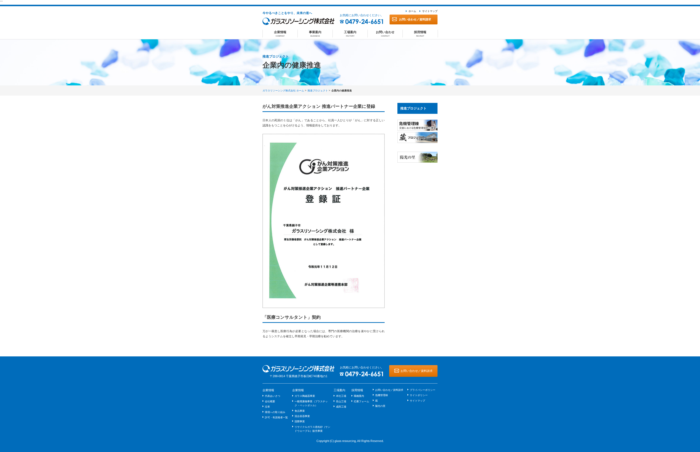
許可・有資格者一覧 (276, 417)
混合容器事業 (302, 416)
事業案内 (315, 33)
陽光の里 (380, 405)
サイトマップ (430, 11)
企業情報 (280, 33)
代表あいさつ (272, 395)
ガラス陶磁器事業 (305, 395)
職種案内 (359, 395)
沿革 (267, 406)
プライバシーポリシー (422, 389)
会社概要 (270, 401)
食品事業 (300, 410)
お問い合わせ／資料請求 (414, 19)
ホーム (412, 11)
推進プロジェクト (318, 90)
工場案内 (350, 33)
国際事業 (300, 421)
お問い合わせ (385, 33)
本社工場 (341, 395)
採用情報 (420, 33)
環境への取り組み (275, 412)
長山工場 (341, 401)
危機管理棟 (381, 395)
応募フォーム (361, 401)
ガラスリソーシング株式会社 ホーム (283, 90)
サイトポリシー (419, 395)
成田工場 (341, 406)
